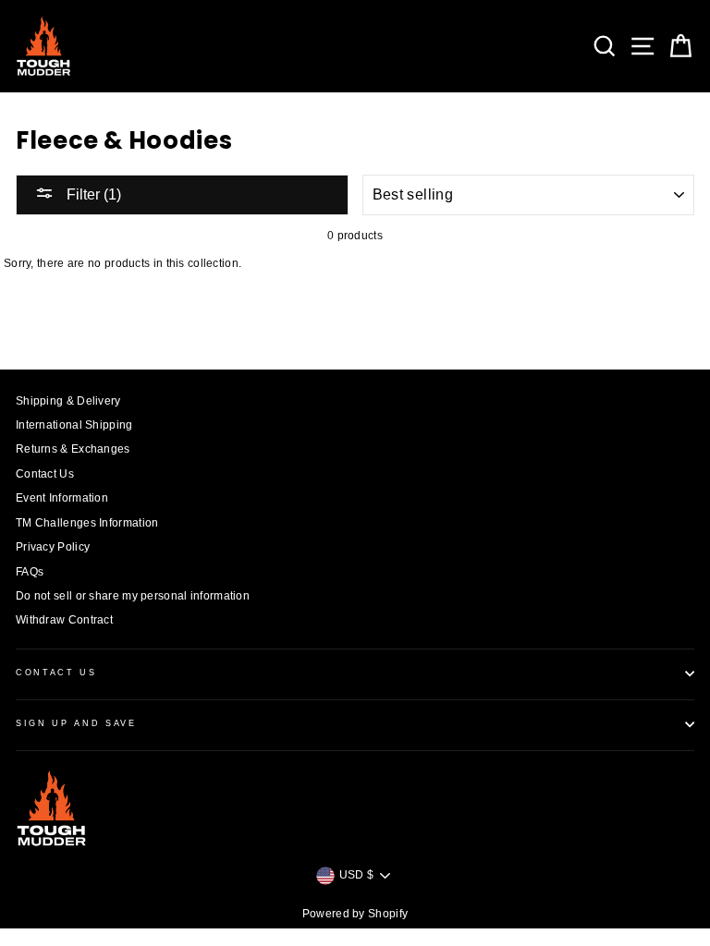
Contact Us (45, 473)
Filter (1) (92, 194)
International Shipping (74, 424)
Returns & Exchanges (73, 449)
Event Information (62, 497)
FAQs (29, 571)
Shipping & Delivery (68, 400)
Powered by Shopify (355, 913)
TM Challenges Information (87, 522)
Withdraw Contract (64, 619)
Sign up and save (76, 723)
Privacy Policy (53, 546)
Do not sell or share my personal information (133, 595)
